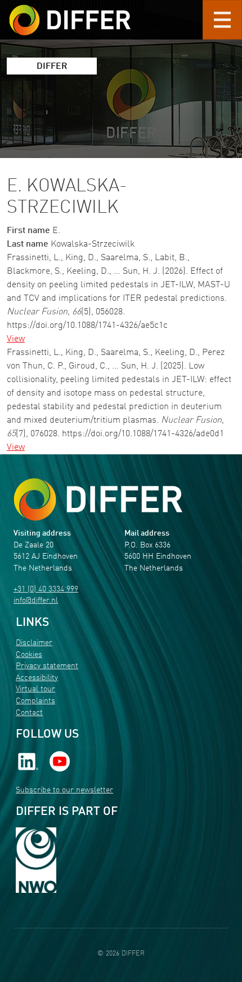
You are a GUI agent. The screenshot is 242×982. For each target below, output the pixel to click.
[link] (28, 761)
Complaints (35, 701)
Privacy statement (47, 666)
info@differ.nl (36, 600)
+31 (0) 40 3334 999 (46, 589)
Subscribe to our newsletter (64, 790)
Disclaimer (34, 643)
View (16, 339)
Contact (29, 713)
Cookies (29, 655)
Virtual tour (35, 689)
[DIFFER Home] (70, 13)
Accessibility (37, 678)
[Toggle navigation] (222, 20)
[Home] (98, 499)
